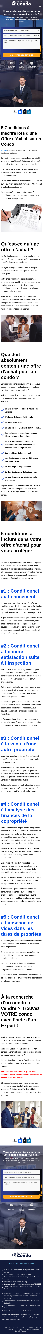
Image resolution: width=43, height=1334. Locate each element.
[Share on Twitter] (25, 112)
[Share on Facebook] (20, 112)
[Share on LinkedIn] (29, 112)
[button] (40, 6)
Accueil (4, 150)
